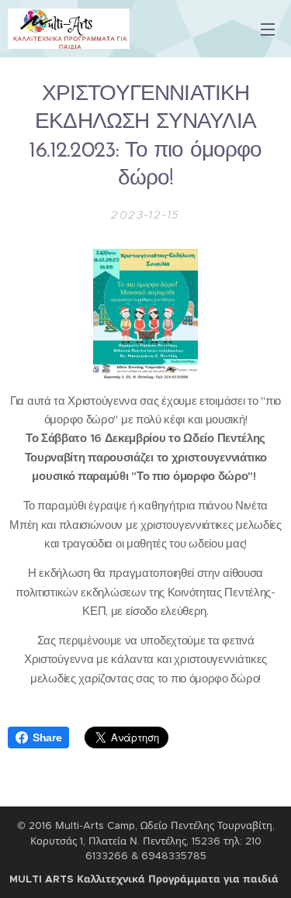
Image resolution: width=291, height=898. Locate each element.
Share (47, 737)
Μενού (267, 28)
